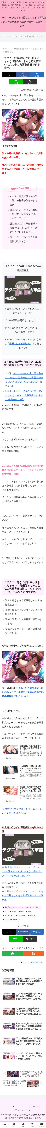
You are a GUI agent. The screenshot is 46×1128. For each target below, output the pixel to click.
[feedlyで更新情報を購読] (12, 953)
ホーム (12, 1106)
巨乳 (6, 911)
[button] (30, 81)
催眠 (22, 911)
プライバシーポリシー (23, 1110)
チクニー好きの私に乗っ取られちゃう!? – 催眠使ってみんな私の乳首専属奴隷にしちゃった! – (23, 692)
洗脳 (29, 911)
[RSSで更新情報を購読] (33, 953)
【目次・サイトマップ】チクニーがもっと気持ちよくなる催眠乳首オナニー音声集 (22, 895)
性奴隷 (14, 911)
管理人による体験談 (19, 343)
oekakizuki (21, 915)
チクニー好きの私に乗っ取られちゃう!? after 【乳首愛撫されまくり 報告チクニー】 (24, 395)
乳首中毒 (32, 915)
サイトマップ (34, 1106)
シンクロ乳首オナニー (12, 920)
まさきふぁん (9, 915)
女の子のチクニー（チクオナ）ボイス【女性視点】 (22, 907)
